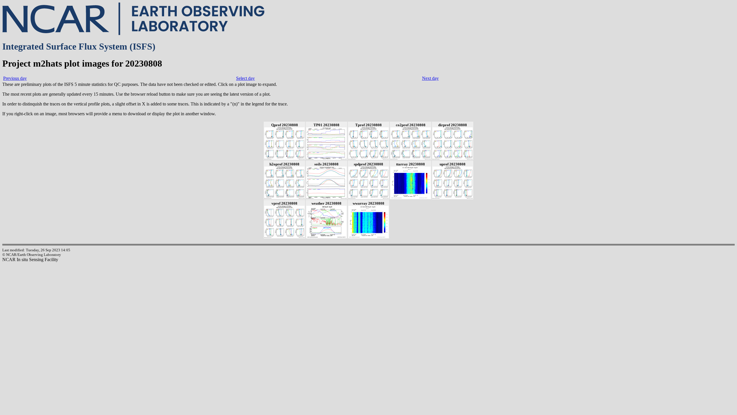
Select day (245, 78)
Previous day (15, 78)
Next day (430, 78)
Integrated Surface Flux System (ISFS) (78, 46)
